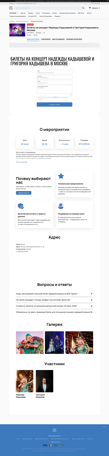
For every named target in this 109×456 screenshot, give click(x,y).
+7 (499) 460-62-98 (95, 3)
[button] (38, 77)
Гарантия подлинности (78, 439)
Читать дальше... (22, 162)
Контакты (90, 439)
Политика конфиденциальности (60, 439)
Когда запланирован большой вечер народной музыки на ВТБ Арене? (47, 294)
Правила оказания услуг (42, 439)
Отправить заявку (54, 104)
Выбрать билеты (23, 193)
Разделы (57, 16)
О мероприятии (45, 39)
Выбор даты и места (33, 39)
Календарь (13, 13)
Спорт (38, 13)
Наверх (104, 427)
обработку (56, 97)
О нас (17, 439)
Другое (23, 13)
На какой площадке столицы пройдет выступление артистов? (43, 300)
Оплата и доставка (27, 439)
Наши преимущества (58, 39)
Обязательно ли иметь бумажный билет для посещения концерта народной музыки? (53, 312)
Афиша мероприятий (54, 436)
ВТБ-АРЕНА (30, 33)
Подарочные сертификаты (18, 16)
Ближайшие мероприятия (74, 39)
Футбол (54, 13)
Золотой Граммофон (45, 16)
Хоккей (89, 13)
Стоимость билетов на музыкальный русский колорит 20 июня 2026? (46, 306)
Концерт (30, 13)
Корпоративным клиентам (67, 13)
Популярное (46, 13)
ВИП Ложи (81, 13)
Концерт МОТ (32, 16)
